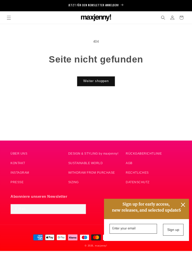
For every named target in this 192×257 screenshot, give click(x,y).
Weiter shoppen (96, 81)
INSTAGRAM (19, 172)
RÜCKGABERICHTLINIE (144, 153)
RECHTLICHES (137, 172)
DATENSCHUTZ (138, 182)
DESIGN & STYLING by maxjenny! (93, 153)
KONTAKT (17, 163)
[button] (9, 17)
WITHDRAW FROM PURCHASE (91, 172)
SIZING (73, 182)
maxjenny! (101, 245)
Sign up (173, 230)
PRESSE (17, 182)
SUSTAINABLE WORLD (85, 163)
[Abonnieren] (81, 209)
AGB (129, 163)
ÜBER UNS (18, 153)
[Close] (183, 205)
